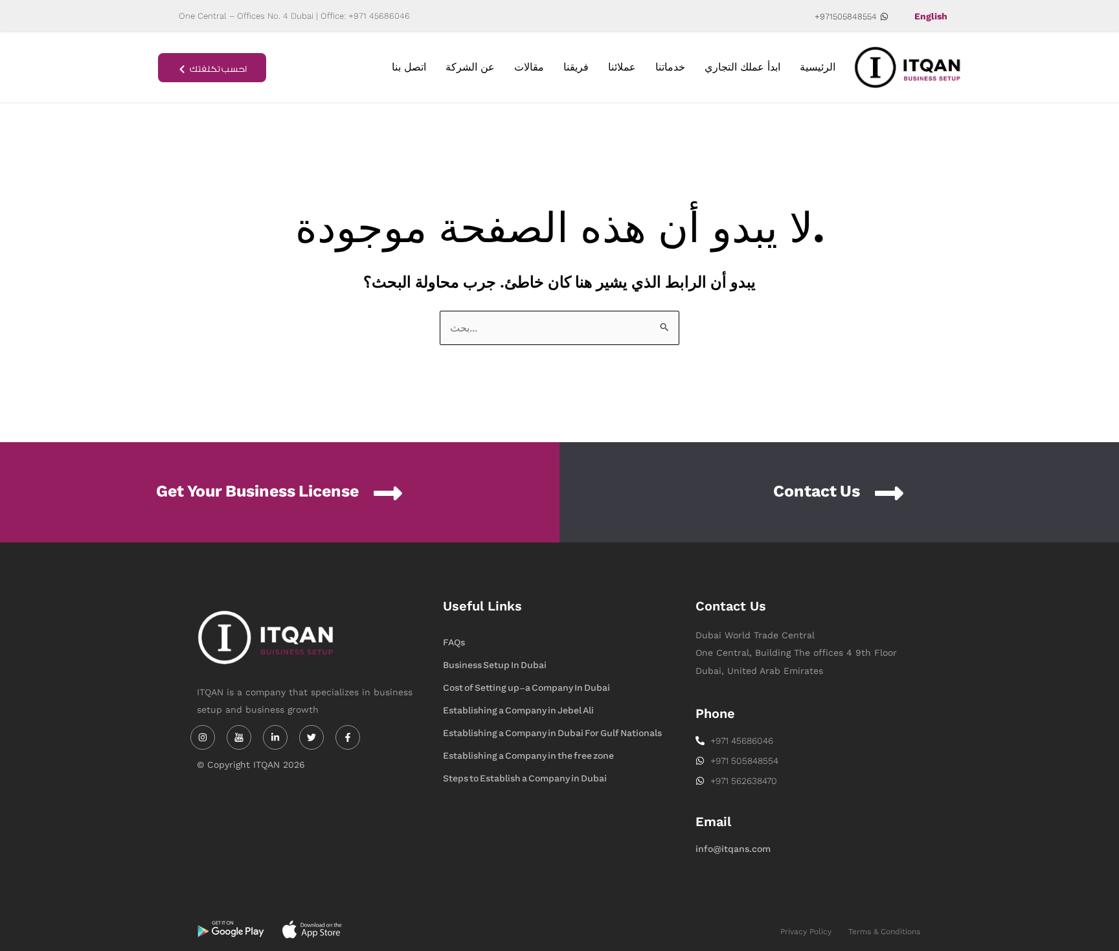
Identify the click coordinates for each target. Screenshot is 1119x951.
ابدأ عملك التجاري (742, 67)
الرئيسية (817, 67)
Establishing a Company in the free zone (528, 756)
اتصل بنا (409, 67)
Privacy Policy (805, 931)
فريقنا (576, 67)
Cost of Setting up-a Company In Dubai (526, 688)
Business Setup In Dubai (495, 665)
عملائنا (622, 67)
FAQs (454, 642)
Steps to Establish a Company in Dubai (525, 778)
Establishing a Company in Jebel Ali (518, 710)
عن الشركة (470, 67)
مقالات (529, 67)
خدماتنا (670, 67)
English (930, 16)
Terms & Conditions (884, 931)
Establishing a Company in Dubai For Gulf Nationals (552, 733)
